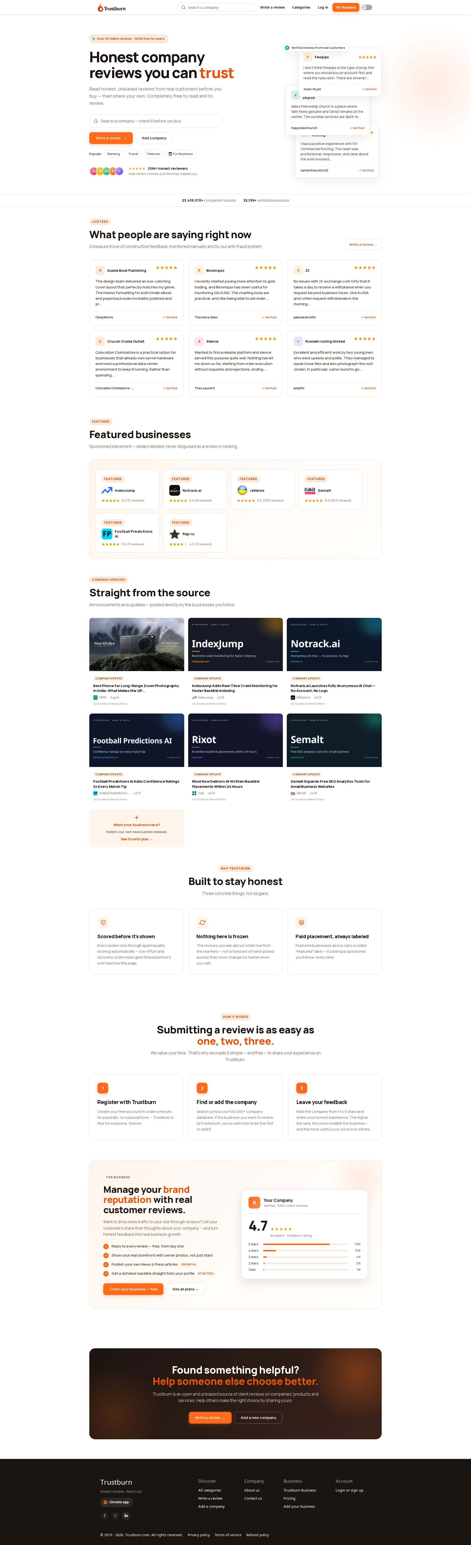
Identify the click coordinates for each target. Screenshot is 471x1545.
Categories (301, 7)
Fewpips (322, 57)
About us (252, 1490)
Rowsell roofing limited (325, 341)
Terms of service (228, 1534)
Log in (323, 7)
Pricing (289, 1498)
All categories (209, 1490)
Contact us (253, 1498)
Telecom (153, 154)
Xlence (212, 341)
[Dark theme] (366, 7)
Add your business (299, 1506)
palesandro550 (305, 317)
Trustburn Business (300, 1490)
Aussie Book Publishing (126, 270)
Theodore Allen (206, 317)
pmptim (299, 388)
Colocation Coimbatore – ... (114, 388)
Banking (113, 154)
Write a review (272, 7)
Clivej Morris (104, 317)
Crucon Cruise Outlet (125, 341)
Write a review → (363, 244)
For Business (182, 154)
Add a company (211, 1506)
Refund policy (257, 1534)
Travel (133, 154)
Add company (154, 138)
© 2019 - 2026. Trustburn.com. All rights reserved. (141, 1534)
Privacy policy (199, 1534)
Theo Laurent (205, 388)
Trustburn (116, 1482)
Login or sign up (349, 1490)
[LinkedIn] (126, 1516)
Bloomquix (215, 270)
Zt (307, 270)
